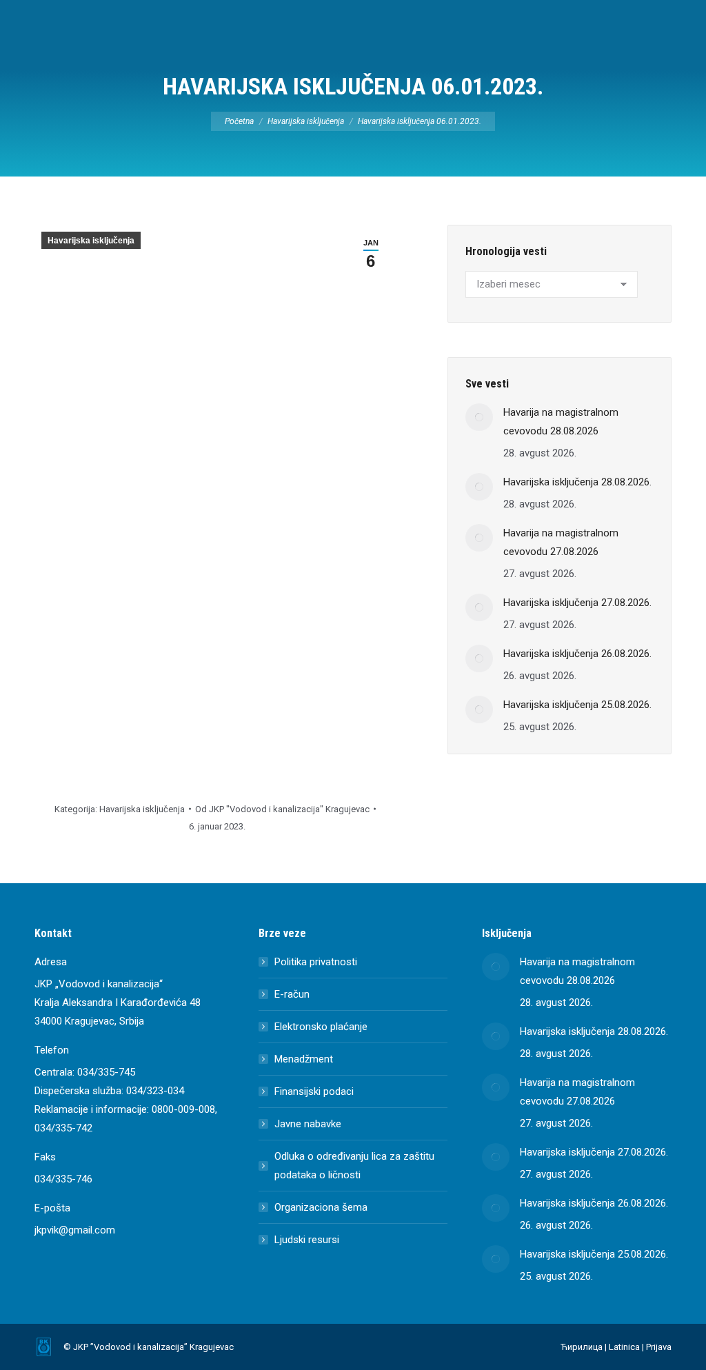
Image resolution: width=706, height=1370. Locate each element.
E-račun (292, 994)
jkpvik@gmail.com (74, 1230)
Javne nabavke (307, 1124)
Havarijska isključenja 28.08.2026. (577, 482)
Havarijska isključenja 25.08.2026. (577, 704)
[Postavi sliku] (479, 417)
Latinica (624, 1347)
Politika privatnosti (315, 962)
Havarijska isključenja (91, 240)
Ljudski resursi (306, 1239)
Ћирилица (582, 1347)
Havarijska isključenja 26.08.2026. (577, 653)
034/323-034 (155, 1091)
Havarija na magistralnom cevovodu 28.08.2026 (560, 421)
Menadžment (303, 1059)
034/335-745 (106, 1072)
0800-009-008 (183, 1109)
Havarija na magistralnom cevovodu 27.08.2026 (560, 542)
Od (282, 809)
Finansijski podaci (314, 1091)
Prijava (659, 1347)
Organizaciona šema (320, 1207)
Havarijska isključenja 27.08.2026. (577, 602)
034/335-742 (63, 1128)
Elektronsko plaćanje (320, 1026)
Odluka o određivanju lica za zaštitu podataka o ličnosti (354, 1165)
